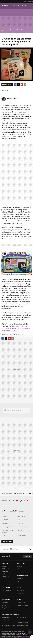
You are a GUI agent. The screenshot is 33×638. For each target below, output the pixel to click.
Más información (25, 636)
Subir (26, 556)
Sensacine (20, 578)
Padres (4, 536)
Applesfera (5, 571)
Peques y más (20, 334)
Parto (18, 520)
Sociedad (20, 530)
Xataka (4, 566)
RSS (24, 500)
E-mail (25, 84)
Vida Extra (19, 568)
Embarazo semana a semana (8, 531)
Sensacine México (22, 620)
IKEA (17, 30)
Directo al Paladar (6, 590)
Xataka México (6, 617)
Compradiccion (6, 608)
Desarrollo (20, 523)
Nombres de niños (19, 493)
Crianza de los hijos (23, 527)
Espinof (19, 581)
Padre (11, 30)
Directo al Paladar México (8, 625)
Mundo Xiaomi (5, 576)
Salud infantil (21, 516)
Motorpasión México (22, 625)
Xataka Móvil (5, 568)
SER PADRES (5, 6)
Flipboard (22, 84)
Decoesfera (5, 605)
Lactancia (5, 520)
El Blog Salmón (21, 602)
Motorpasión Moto (21, 593)
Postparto (5, 523)
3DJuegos (19, 566)
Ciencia (23, 30)
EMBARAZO (15, 6)
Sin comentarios (8, 84)
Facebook (15, 84)
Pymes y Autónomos (22, 605)
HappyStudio (18, 324)
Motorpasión (20, 590)
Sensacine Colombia (22, 622)
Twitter (18, 84)
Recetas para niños (8, 527)
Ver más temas (7, 541)
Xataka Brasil (5, 620)
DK (25, 324)
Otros (10, 334)
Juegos (6, 30)
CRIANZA (24, 6)
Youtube (16, 500)
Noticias (4, 516)
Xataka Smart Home (7, 574)
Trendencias (5, 602)
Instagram (20, 500)
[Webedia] (28, 1)
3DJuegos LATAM (21, 617)
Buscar (30, 549)
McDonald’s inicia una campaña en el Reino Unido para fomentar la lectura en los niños (15, 328)
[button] (13, 98)
